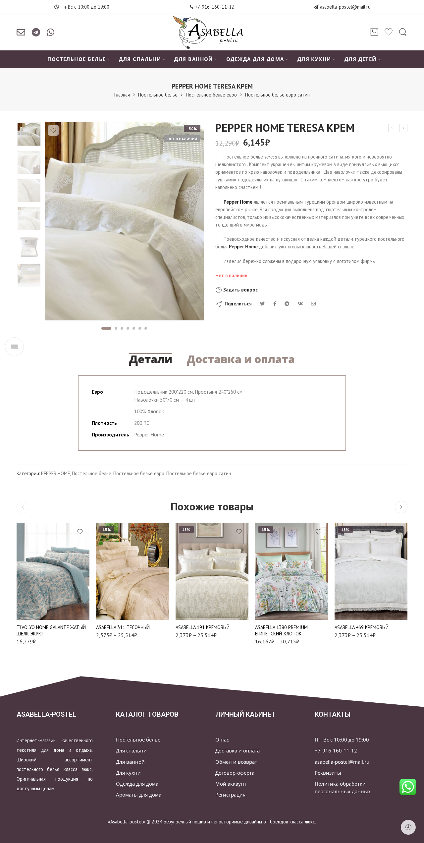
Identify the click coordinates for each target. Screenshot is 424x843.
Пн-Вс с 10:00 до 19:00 (342, 740)
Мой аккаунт (230, 784)
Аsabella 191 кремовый (203, 627)
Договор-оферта (234, 773)
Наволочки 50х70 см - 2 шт (119, 611)
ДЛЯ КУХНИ (314, 59)
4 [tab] (128, 328)
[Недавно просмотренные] (408, 827)
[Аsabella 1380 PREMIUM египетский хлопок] (291, 571)
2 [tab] (116, 328)
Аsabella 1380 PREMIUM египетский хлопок (281, 630)
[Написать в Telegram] (36, 32)
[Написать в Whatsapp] (50, 32)
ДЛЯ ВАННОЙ (193, 59)
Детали (150, 359)
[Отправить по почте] (21, 32)
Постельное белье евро (211, 95)
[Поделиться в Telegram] (287, 303)
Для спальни (131, 750)
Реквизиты (328, 773)
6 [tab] (140, 328)
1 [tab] (106, 328)
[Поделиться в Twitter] (262, 303)
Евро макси (119, 588)
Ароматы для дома (138, 795)
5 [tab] (134, 328)
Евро (119, 578)
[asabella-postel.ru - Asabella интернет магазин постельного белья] (212, 32)
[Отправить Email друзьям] (313, 303)
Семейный (119, 598)
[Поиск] (402, 32)
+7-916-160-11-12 (213, 7)
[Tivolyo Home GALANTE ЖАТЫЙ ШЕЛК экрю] (53, 571)
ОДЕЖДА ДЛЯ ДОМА (255, 59)
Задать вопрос (240, 290)
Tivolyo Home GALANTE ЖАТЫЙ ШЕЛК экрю (51, 630)
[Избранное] (53, 130)
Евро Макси (198, 588)
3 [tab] (122, 328)
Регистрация (230, 795)
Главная (122, 95)
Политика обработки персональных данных (343, 788)
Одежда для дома (137, 784)
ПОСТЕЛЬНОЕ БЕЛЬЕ (76, 59)
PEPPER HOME (55, 473)
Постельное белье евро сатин (277, 95)
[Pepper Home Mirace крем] (403, 128)
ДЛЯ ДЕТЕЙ (360, 59)
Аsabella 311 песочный (123, 627)
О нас (222, 740)
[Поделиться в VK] (274, 303)
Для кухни (128, 773)
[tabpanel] (124, 223)
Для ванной (130, 762)
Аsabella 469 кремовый (362, 627)
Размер (103, 569)
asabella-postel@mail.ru (345, 7)
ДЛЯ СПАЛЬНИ (140, 59)
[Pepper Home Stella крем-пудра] (392, 128)
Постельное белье (158, 95)
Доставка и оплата (241, 359)
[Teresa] (29, 134)
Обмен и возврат (236, 762)
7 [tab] (146, 328)
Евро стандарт (273, 600)
